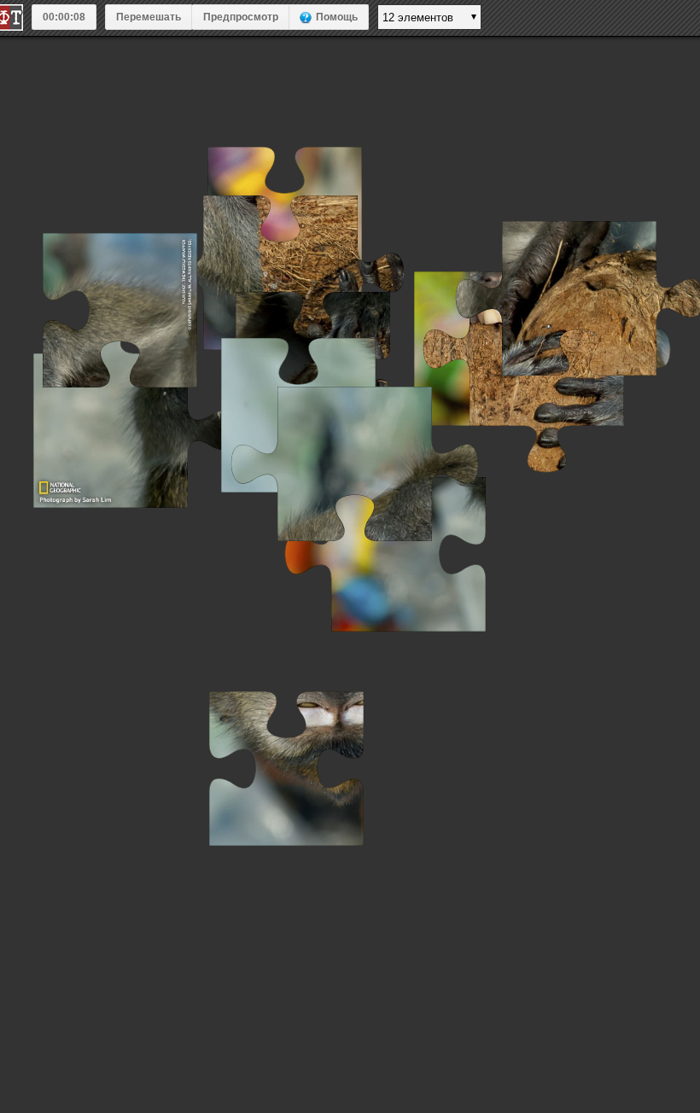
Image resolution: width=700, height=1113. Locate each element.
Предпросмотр (240, 17)
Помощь (337, 17)
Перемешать (148, 17)
